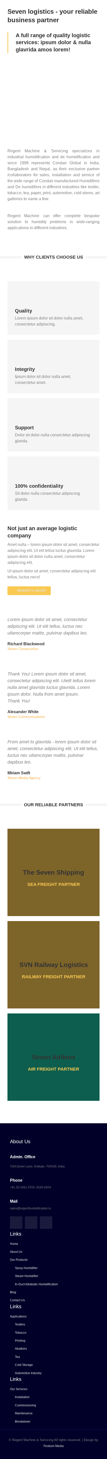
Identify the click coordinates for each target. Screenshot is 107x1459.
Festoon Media (54, 1446)
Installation (22, 1397)
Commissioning (25, 1405)
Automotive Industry (28, 1373)
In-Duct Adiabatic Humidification (36, 1284)
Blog (13, 1292)
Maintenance (24, 1413)
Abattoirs (21, 1348)
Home (14, 1244)
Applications (18, 1316)
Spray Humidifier (26, 1268)
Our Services (18, 1389)
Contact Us (17, 1300)
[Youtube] (46, 1222)
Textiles (20, 1324)
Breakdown (22, 1421)
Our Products (19, 1260)
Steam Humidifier (26, 1276)
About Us (16, 1252)
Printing (20, 1340)
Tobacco (20, 1332)
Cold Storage (24, 1365)
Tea (17, 1357)
